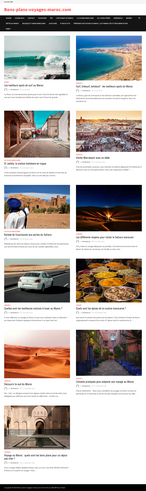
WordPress (56, 488)
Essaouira (42, 18)
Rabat (8, 29)
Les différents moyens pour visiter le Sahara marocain (105, 237)
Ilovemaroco (15, 90)
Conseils (79, 83)
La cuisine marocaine (85, 18)
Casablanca (19, 18)
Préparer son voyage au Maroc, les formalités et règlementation (101, 23)
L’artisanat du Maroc (64, 18)
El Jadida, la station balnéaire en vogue (25, 163)
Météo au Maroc (12, 23)
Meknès (129, 18)
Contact (31, 18)
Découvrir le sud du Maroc (18, 384)
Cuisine (78, 305)
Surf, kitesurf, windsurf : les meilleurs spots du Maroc (104, 86)
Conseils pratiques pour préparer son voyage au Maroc (105, 381)
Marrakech (118, 18)
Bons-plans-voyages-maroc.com (37, 9)
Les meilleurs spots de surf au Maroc (23, 85)
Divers (6, 82)
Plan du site (65, 23)
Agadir (8, 18)
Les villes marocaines (12, 160)
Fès (51, 18)
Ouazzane (53, 23)
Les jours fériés (103, 18)
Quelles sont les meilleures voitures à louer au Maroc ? (33, 308)
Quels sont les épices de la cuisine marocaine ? (101, 308)
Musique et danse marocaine (33, 23)
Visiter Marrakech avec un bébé (93, 157)
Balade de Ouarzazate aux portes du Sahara (28, 234)
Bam (63, 488)
